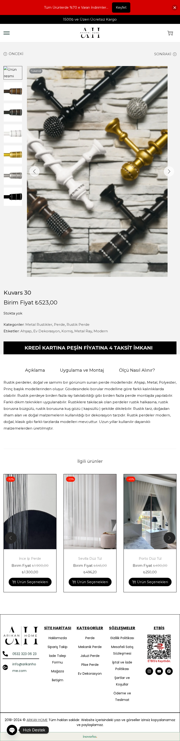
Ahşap (26, 331)
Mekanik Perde (90, 647)
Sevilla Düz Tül (90, 558)
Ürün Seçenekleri (32, 582)
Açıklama (35, 370)
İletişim (57, 680)
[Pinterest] (169, 671)
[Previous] (34, 171)
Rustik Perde (78, 324)
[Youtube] (159, 671)
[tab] (35, 370)
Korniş (67, 331)
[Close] (175, 8)
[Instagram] (149, 671)
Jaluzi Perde (90, 655)
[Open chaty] (12, 730)
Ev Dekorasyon (46, 331)
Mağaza (57, 671)
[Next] (169, 171)
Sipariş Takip (58, 647)
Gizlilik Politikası (122, 638)
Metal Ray (83, 331)
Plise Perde (90, 664)
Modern (101, 331)
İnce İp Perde (30, 558)
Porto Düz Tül (150, 558)
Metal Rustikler (38, 324)
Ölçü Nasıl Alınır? (137, 370)
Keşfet (121, 7)
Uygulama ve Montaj (82, 370)
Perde (59, 324)
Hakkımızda (58, 638)
